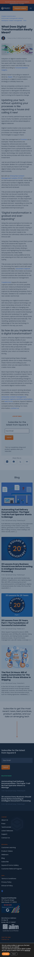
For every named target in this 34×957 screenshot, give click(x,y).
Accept (6, 954)
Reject (14, 954)
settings (27, 950)
